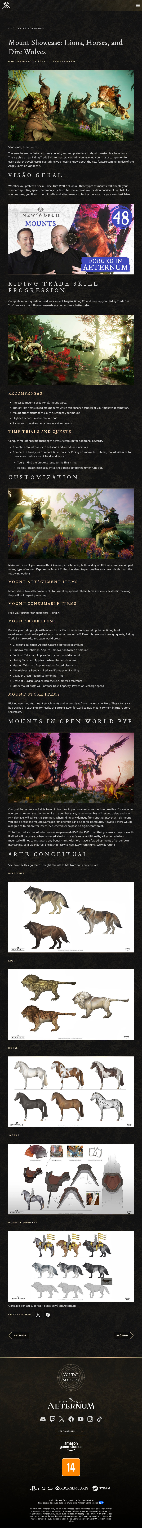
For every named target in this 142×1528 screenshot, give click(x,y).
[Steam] (102, 1488)
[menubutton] (138, 5)
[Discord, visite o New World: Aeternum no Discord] (43, 1419)
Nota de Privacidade (64, 1500)
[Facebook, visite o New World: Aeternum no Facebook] (71, 1419)
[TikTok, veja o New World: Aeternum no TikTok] (99, 1419)
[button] (71, 105)
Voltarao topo (71, 1377)
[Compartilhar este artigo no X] (38, 1314)
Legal (50, 1500)
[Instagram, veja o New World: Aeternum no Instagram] (90, 1419)
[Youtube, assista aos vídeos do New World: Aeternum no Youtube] (80, 1419)
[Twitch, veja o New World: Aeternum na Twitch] (52, 1419)
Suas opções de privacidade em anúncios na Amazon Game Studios (68, 1503)
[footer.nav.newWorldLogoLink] (71, 1408)
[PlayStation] (41, 1488)
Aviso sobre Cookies (85, 1500)
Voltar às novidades (28, 28)
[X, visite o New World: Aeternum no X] (61, 1419)
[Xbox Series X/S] (72, 1488)
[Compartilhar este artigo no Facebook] (47, 1314)
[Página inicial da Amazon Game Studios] (71, 1447)
